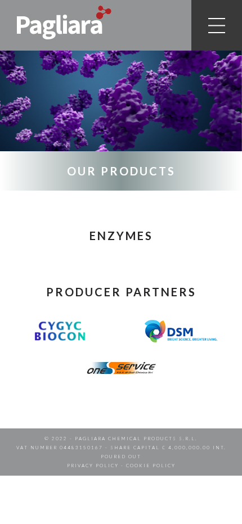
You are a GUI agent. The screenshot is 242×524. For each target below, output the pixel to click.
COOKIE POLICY (151, 465)
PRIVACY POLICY (93, 465)
